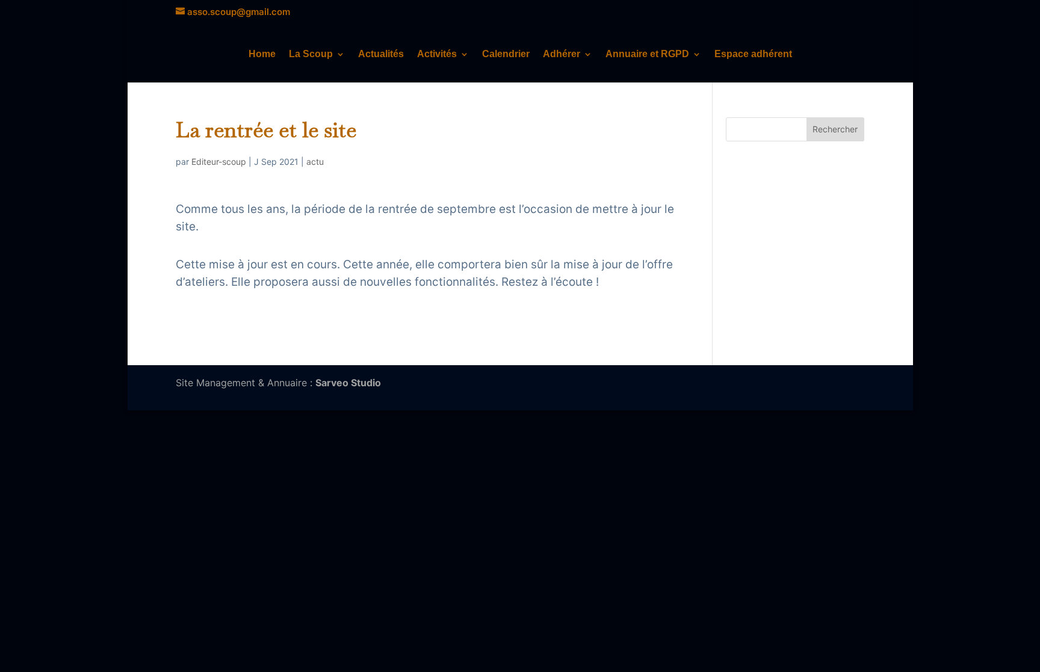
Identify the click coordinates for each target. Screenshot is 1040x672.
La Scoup (311, 54)
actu (315, 161)
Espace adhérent (753, 54)
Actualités (381, 54)
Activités (437, 54)
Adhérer (561, 54)
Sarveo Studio (348, 383)
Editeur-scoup (218, 161)
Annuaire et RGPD (647, 54)
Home (262, 54)
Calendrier (506, 54)
